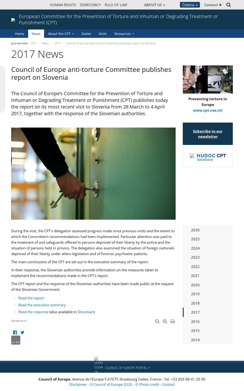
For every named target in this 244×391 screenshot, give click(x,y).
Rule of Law (116, 4)
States (86, 33)
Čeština (188, 4)
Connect (211, 4)
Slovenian (86, 311)
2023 (195, 257)
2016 (195, 321)
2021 (195, 275)
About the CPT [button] (59, 33)
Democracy (90, 4)
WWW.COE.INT (23, 5)
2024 (195, 248)
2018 (195, 303)
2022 (195, 266)
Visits (103, 33)
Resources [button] (122, 33)
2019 (195, 294)
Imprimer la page (173, 320)
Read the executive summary (42, 304)
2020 (195, 284)
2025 (195, 239)
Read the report (31, 298)
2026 (195, 230)
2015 (195, 330)
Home (19, 33)
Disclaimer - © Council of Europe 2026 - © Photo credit (114, 384)
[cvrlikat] (22, 332)
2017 (195, 312)
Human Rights (63, 4)
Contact (168, 384)
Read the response (33, 311)
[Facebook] (15, 332)
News (36, 33)
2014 (195, 339)
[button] (122, 368)
